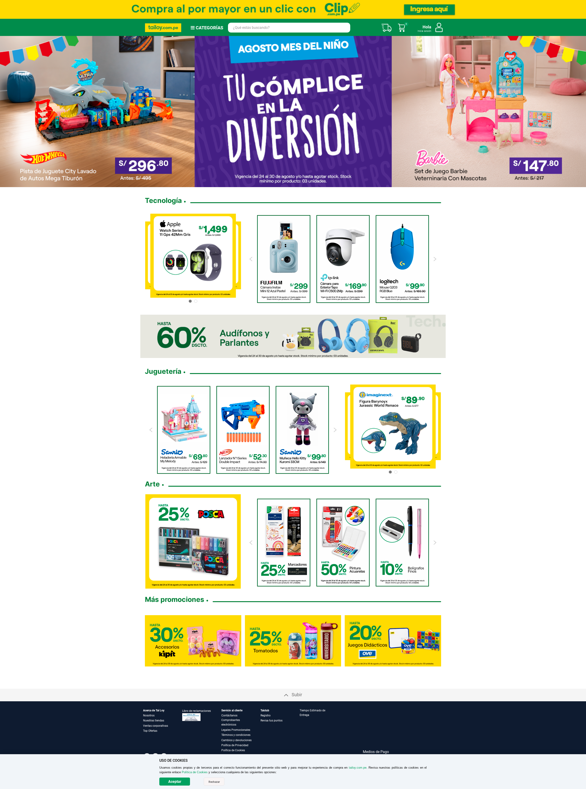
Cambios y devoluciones (236, 740)
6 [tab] (297, 184)
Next (435, 259)
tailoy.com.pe (357, 767)
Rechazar (214, 782)
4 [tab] (289, 184)
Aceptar (174, 781)
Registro (265, 715)
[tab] (319, 730)
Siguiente (580, 111)
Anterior (5, 111)
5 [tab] (293, 184)
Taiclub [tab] (264, 710)
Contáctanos (229, 715)
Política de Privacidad (234, 745)
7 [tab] (302, 184)
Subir (297, 694)
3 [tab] (286, 184)
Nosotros (149, 715)
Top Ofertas (150, 730)
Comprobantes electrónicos (230, 722)
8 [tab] (308, 184)
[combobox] (289, 27)
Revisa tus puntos (271, 720)
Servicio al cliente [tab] (231, 710)
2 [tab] (282, 184)
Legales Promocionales (235, 730)
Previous (251, 259)
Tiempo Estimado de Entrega (312, 713)
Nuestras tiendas (153, 720)
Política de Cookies (233, 750)
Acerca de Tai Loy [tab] (153, 710)
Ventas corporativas (155, 725)
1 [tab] (278, 184)
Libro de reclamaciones (196, 711)
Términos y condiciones (235, 735)
